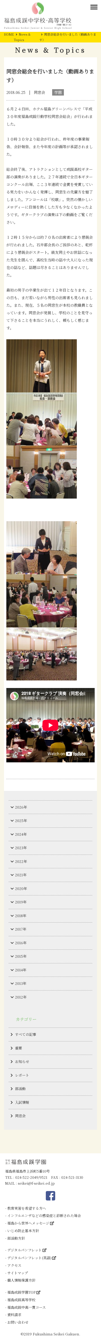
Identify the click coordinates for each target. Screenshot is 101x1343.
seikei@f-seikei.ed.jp (36, 1183)
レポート (22, 1075)
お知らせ (22, 1061)
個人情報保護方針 (21, 1280)
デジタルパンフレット (24, 1249)
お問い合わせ (17, 1322)
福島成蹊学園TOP (21, 1292)
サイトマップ (17, 1272)
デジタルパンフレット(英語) (29, 1257)
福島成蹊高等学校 (21, 1299)
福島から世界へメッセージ (28, 1223)
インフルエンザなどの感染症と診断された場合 (44, 1215)
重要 (18, 1047)
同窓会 (20, 1115)
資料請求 (14, 1314)
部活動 (20, 1088)
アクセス (14, 1265)
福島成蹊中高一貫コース (26, 1307)
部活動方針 (16, 1238)
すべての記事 (25, 1034)
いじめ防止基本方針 (23, 1230)
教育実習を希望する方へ (26, 1208)
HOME (9, 34)
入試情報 (22, 1102)
